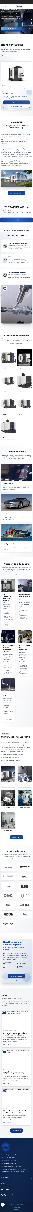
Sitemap (16, 1209)
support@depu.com (24, 971)
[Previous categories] (2, 55)
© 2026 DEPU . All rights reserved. (16, 1204)
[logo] (19, 6)
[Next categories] (6, 55)
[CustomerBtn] (3, 1205)
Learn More (15, 837)
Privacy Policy (16, 1207)
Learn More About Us (15, 193)
